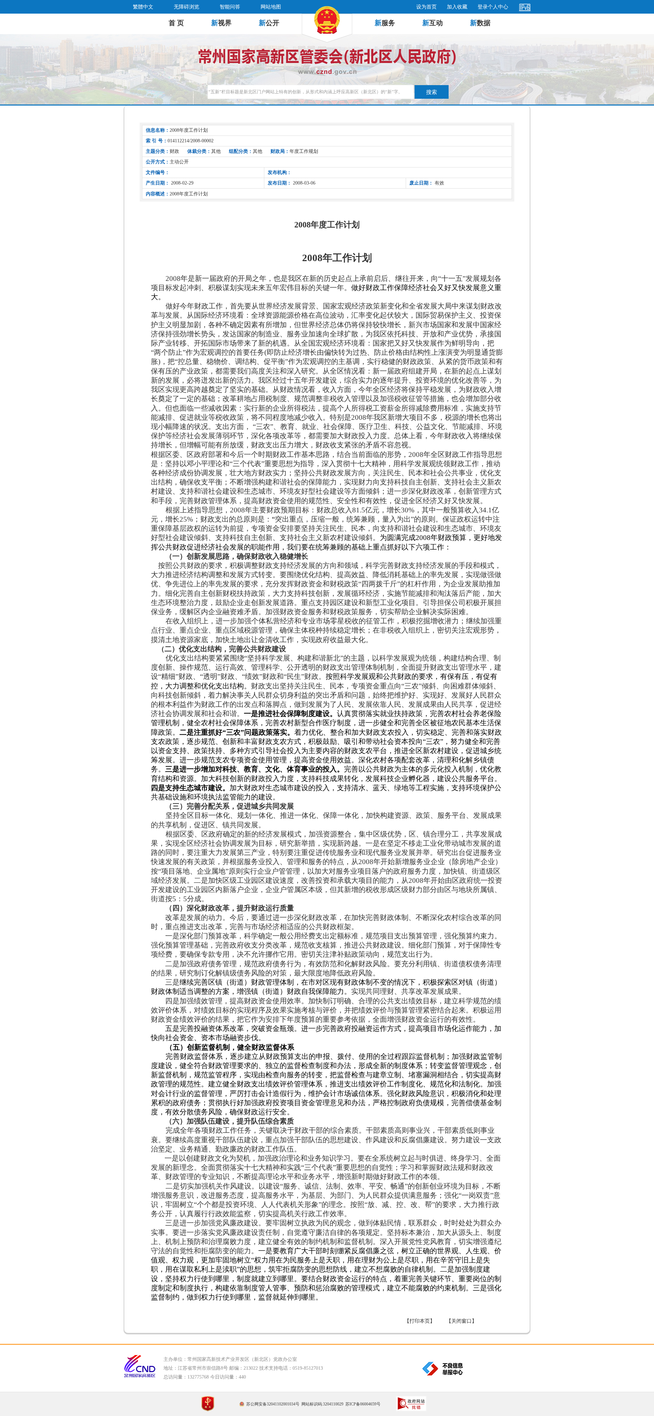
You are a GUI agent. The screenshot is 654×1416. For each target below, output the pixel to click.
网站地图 (271, 7)
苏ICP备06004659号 (362, 1404)
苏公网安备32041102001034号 (272, 1404)
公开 (269, 23)
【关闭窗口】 (461, 1321)
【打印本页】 (419, 1321)
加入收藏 (457, 7)
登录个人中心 (493, 7)
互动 (432, 23)
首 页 (176, 23)
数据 (480, 23)
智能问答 (230, 7)
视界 (221, 23)
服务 (385, 23)
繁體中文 (143, 7)
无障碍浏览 (186, 7)
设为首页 (426, 7)
